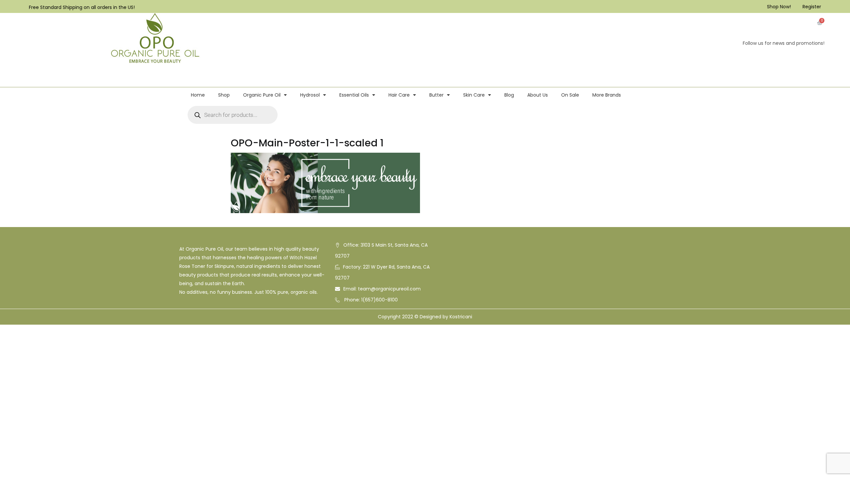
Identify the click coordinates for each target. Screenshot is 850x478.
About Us (537, 95)
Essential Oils (354, 95)
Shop (224, 95)
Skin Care (474, 95)
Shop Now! (779, 6)
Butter (436, 95)
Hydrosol (310, 95)
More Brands (606, 95)
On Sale (570, 95)
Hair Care (399, 95)
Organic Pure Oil (262, 95)
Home (198, 95)
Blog (509, 95)
